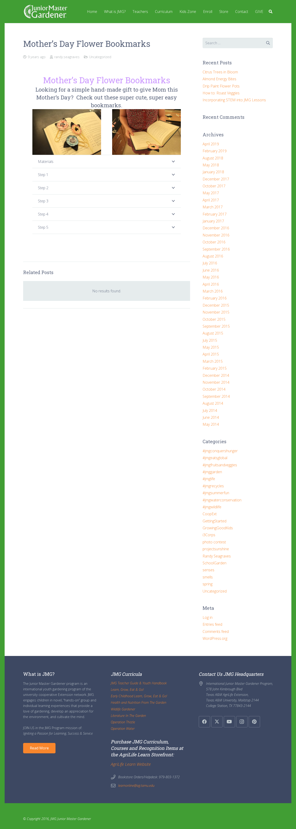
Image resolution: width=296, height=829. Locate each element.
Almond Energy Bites (219, 78)
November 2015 (216, 312)
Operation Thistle (123, 722)
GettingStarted (214, 521)
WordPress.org (215, 638)
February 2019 (215, 150)
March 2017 (213, 206)
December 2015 (216, 305)
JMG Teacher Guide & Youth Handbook (139, 683)
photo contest (214, 542)
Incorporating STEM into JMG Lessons (234, 99)
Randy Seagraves (217, 556)
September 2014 (216, 396)
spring (208, 584)
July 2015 (210, 340)
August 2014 (213, 403)
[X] (217, 721)
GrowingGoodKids (218, 527)
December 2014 (216, 375)
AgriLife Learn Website (131, 764)
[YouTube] (229, 721)
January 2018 (213, 171)
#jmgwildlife (212, 506)
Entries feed (212, 624)
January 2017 (213, 221)
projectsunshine (216, 548)
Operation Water (123, 728)
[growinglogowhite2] (45, 11)
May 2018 (211, 165)
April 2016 (211, 284)
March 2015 (213, 361)
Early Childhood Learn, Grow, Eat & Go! (139, 696)
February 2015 (215, 368)
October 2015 (214, 319)
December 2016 (216, 227)
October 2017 (214, 186)
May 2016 (211, 277)
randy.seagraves (67, 57)
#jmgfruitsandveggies (220, 464)
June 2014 (211, 417)
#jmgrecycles (213, 485)
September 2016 (216, 249)
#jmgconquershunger (220, 450)
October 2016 (214, 242)
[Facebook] (204, 721)
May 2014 (211, 424)
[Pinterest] (254, 721)
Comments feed (216, 631)
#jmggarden (212, 471)
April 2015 (211, 354)
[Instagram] (242, 721)
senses (208, 569)
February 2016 (215, 298)
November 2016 (216, 235)
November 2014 (216, 382)
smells (208, 577)
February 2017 (215, 214)
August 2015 (213, 333)
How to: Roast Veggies (221, 93)
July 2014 (210, 410)
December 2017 (216, 179)
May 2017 (211, 192)
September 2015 (216, 326)
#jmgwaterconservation (222, 500)
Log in (208, 617)
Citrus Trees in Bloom (220, 72)
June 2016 (211, 270)
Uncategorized (100, 57)
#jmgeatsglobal (215, 457)
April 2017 (211, 200)
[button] (271, 11)
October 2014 (214, 389)
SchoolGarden (214, 563)
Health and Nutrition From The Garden (138, 702)
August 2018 (213, 158)
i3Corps (209, 534)
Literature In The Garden (128, 715)
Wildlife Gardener (123, 709)
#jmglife (209, 478)
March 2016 (213, 291)
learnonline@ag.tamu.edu (136, 785)
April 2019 (211, 144)
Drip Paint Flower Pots (221, 86)
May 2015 (211, 347)
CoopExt (210, 513)
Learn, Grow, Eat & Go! (127, 689)
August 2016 (213, 256)
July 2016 (210, 263)
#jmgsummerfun (216, 492)
